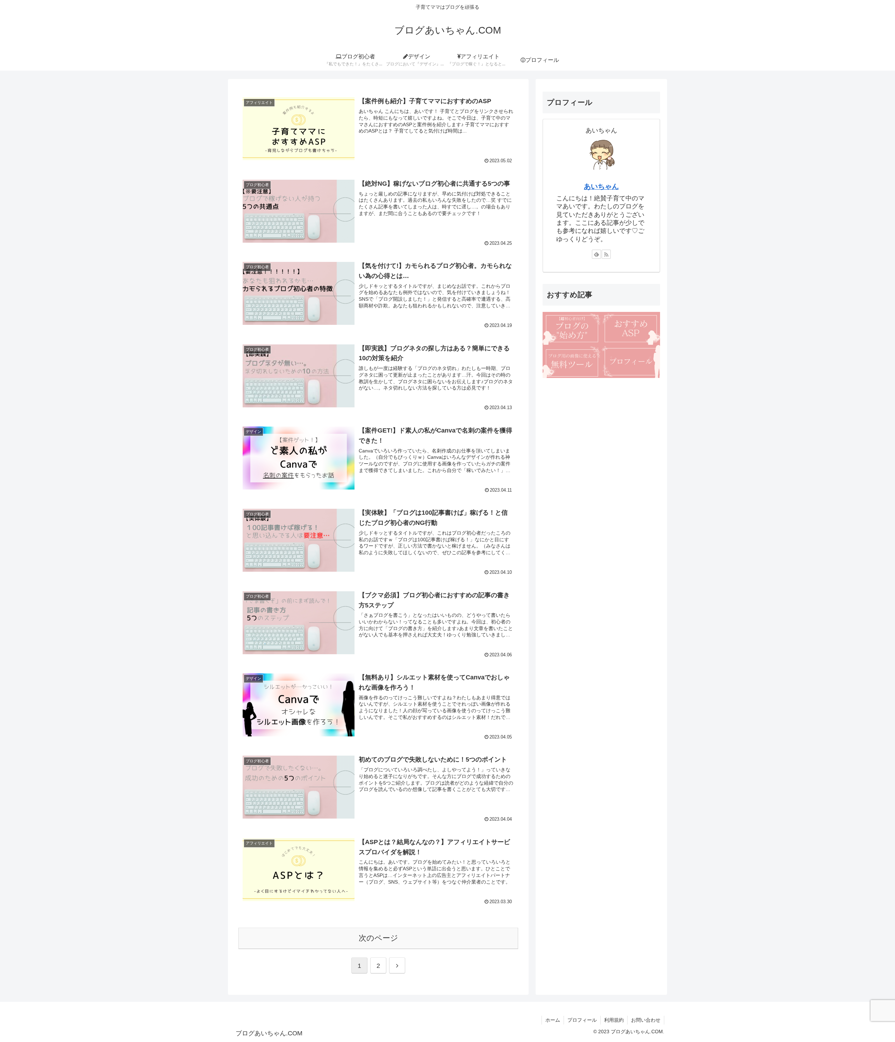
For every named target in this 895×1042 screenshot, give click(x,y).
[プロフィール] (630, 361)
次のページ (378, 938)
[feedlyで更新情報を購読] (596, 254)
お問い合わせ (645, 1020)
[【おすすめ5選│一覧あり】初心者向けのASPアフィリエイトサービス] (630, 328)
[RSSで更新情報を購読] (606, 254)
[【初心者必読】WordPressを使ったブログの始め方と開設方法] (572, 328)
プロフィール (582, 1020)
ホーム (552, 1020)
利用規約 (614, 1020)
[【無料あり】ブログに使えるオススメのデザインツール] (572, 361)
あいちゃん (601, 187)
